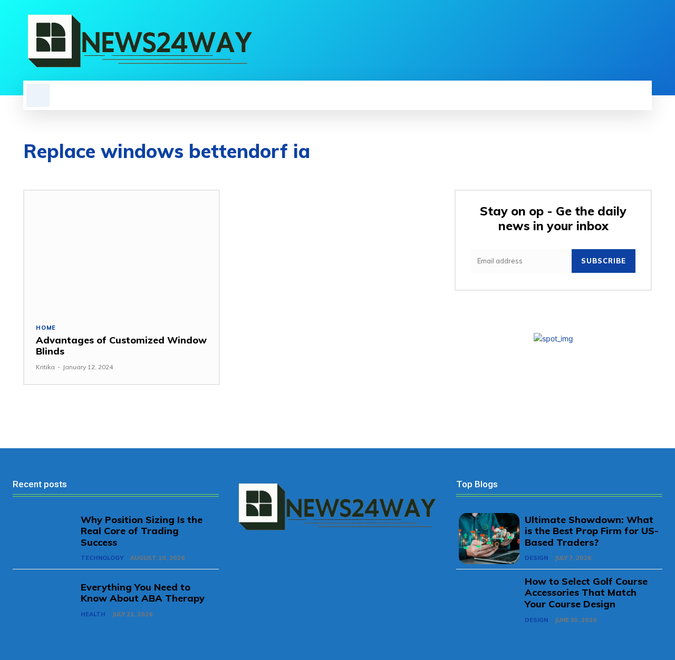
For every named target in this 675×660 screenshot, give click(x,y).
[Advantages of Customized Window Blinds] (121, 251)
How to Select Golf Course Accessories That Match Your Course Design (586, 592)
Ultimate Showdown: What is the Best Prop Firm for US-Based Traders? (592, 531)
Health (93, 614)
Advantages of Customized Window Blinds (121, 346)
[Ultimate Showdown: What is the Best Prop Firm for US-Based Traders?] (489, 538)
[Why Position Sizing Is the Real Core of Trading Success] (45, 538)
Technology (102, 558)
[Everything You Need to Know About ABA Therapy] (45, 600)
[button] (38, 95)
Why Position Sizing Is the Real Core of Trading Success (141, 531)
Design (536, 558)
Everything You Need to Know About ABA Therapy (143, 593)
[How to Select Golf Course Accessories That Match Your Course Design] (489, 600)
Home (46, 328)
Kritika (45, 367)
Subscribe (603, 261)
